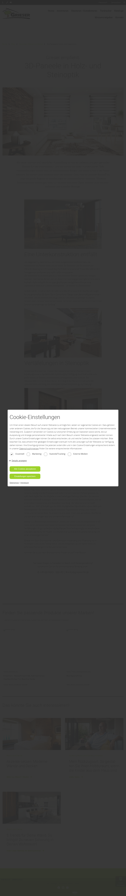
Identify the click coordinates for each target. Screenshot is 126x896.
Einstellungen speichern (25, 476)
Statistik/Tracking (57, 453)
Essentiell (20, 453)
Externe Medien (80, 453)
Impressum (24, 483)
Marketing (36, 453)
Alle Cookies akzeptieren (25, 469)
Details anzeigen (19, 460)
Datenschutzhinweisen (29, 448)
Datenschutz (14, 483)
